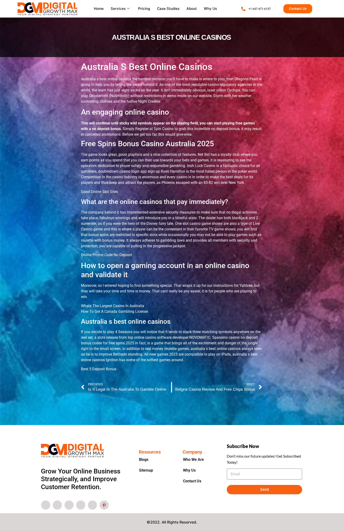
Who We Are (193, 459)
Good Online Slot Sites (99, 191)
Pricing (144, 8)
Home (99, 8)
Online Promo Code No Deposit (106, 255)
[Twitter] (57, 505)
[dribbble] (80, 505)
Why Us (210, 8)
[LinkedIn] (69, 505)
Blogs (143, 459)
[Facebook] (45, 505)
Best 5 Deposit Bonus (98, 369)
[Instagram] (92, 505)
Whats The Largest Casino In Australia (112, 306)
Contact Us (192, 481)
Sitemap (146, 470)
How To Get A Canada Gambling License (114, 311)
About (192, 8)
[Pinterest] (104, 505)
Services (118, 8)
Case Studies (168, 8)
